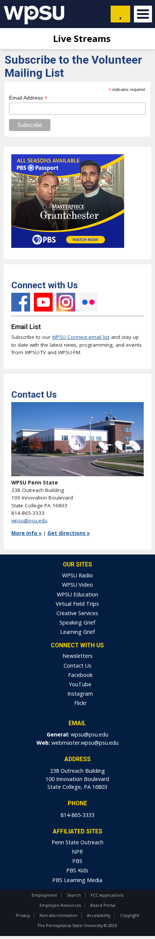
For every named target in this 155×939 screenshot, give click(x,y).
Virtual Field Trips (77, 603)
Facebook (20, 302)
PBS (77, 860)
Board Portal (102, 905)
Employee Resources (60, 905)
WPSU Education (77, 594)
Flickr (88, 302)
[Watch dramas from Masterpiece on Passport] (67, 249)
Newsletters (77, 655)
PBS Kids (77, 870)
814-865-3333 (77, 814)
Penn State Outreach (77, 842)
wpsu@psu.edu (29, 520)
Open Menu (143, 14)
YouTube (43, 302)
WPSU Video (77, 584)
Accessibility (98, 915)
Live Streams (81, 38)
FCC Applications (107, 895)
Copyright (129, 915)
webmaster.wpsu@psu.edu (85, 742)
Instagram (65, 302)
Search (74, 895)
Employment (44, 895)
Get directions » (68, 533)
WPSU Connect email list (80, 337)
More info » (26, 533)
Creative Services (77, 613)
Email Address (28, 97)
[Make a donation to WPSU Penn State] (120, 14)
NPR (77, 851)
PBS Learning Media (77, 880)
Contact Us (77, 665)
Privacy (23, 915)
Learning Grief (77, 631)
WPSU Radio (77, 575)
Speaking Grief (77, 622)
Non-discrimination (59, 915)
